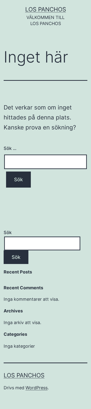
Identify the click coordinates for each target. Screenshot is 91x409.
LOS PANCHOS (45, 9)
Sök (8, 232)
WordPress (36, 387)
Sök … (10, 148)
